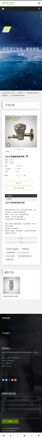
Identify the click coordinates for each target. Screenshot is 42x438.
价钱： (7, 171)
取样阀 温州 (9, 259)
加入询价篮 (17, 188)
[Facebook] (3, 380)
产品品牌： (8, 169)
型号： (7, 166)
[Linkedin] (6, 380)
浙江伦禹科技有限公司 (25, 256)
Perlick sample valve (23, 252)
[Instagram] (15, 380)
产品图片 (9, 199)
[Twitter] (9, 380)
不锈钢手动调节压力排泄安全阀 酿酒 (11, 296)
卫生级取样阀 (10, 252)
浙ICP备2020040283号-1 (9, 431)
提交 (10, 421)
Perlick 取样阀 (10, 256)
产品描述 (9, 195)
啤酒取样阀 (25, 249)
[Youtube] (12, 380)
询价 (17, 183)
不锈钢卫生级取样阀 (12, 249)
